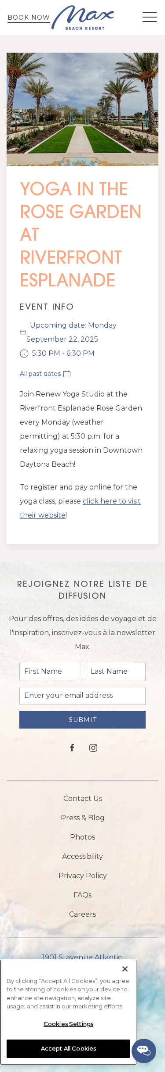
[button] (149, 17)
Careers (82, 914)
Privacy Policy (83, 876)
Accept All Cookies (68, 1048)
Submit (83, 720)
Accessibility (82, 856)
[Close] (125, 969)
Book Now (28, 17)
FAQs (82, 895)
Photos (82, 837)
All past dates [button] (41, 374)
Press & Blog (83, 818)
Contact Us (82, 798)
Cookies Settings (68, 1023)
